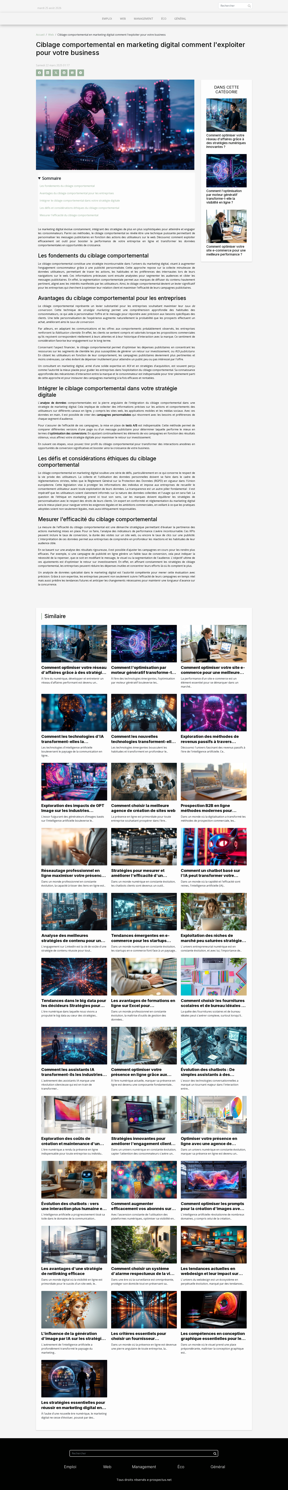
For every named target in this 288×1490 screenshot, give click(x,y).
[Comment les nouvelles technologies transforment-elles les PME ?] (144, 712)
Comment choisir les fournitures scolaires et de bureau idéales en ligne (213, 1005)
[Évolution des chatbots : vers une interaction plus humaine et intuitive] (74, 1179)
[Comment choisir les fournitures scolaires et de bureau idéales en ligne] (214, 976)
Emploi (107, 18)
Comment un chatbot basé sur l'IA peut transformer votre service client (210, 875)
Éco (163, 18)
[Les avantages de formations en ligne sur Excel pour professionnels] (144, 976)
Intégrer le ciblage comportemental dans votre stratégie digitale (80, 200)
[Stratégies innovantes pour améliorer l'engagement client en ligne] (144, 1114)
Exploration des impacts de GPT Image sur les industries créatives (72, 810)
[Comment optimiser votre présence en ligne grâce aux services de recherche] (144, 1045)
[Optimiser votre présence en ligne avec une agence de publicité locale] (214, 1114)
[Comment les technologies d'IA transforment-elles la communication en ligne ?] (74, 712)
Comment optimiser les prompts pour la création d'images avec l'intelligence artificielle (212, 1208)
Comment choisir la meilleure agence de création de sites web (143, 808)
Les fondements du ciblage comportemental (67, 186)
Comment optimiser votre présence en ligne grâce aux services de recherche (139, 1074)
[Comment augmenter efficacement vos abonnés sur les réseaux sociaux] (144, 1179)
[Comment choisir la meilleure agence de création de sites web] (144, 781)
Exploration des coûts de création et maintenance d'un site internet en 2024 (70, 1143)
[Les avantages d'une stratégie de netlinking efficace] (74, 1244)
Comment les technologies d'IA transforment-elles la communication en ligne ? (72, 741)
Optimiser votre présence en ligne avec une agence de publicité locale (209, 1143)
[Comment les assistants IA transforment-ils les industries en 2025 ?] (74, 1045)
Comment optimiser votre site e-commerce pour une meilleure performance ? (226, 250)
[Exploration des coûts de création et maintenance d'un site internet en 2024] (74, 1114)
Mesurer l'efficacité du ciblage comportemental (69, 215)
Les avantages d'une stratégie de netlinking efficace (71, 1271)
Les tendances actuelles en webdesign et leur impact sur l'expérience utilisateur (209, 1273)
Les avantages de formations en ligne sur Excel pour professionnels (143, 1005)
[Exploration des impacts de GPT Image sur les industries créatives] (74, 781)
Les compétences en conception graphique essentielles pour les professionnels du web (213, 1338)
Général (180, 18)
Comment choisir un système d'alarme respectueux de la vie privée (142, 1273)
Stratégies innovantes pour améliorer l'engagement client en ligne (141, 1143)
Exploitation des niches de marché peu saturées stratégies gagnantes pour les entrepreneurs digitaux (212, 943)
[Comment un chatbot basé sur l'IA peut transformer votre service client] (214, 846)
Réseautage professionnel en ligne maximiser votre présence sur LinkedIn (72, 875)
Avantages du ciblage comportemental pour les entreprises (77, 193)
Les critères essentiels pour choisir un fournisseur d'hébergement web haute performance (138, 1341)
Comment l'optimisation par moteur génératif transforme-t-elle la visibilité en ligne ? (224, 196)
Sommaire (51, 178)
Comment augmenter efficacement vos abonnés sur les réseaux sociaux (141, 1208)
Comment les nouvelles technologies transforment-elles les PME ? (143, 741)
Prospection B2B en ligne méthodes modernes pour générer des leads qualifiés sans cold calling (213, 813)
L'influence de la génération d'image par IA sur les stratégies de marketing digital (73, 1338)
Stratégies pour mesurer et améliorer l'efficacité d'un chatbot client (137, 875)
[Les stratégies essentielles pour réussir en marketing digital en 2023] (74, 1378)
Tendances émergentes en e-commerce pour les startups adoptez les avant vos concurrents (140, 943)
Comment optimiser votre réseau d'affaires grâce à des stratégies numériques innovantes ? (226, 141)
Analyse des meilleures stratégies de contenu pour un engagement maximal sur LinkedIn (71, 943)
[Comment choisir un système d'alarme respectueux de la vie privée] (144, 1244)
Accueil (40, 34)
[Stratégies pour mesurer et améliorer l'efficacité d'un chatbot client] (144, 846)
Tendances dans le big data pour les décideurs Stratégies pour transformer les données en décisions (73, 1008)
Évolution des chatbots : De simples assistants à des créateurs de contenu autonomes (208, 1077)
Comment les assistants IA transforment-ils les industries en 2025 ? (71, 1074)
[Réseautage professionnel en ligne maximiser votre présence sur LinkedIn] (74, 846)
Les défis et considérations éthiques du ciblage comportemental (79, 208)
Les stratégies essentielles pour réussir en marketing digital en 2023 (73, 1407)
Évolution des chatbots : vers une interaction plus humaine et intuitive (72, 1208)
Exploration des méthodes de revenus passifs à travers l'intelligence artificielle (210, 741)
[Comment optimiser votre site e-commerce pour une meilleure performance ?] (226, 226)
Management (143, 18)
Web (123, 18)
